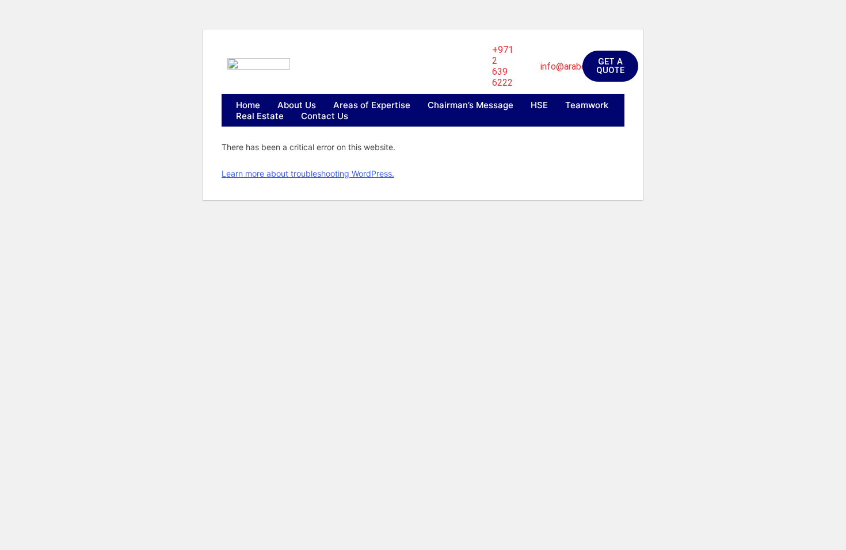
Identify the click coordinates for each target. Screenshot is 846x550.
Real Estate (260, 115)
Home (248, 105)
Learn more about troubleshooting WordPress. (308, 173)
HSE (539, 105)
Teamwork (586, 105)
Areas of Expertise (371, 105)
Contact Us (324, 115)
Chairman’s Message (470, 105)
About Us (296, 105)
